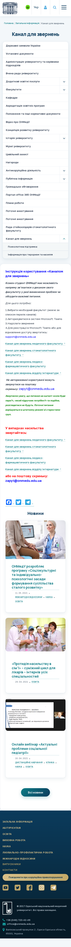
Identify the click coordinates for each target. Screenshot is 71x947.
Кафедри (11, 97)
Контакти (10, 869)
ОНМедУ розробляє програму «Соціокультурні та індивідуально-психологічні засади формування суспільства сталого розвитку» (34, 577)
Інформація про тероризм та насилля (30, 254)
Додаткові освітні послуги (23, 81)
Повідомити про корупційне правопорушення (36, 877)
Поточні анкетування (19, 210)
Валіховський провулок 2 (21, 929)
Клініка (50, 762)
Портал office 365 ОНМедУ (23, 194)
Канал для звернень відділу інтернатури (32, 372)
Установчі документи (19, 53)
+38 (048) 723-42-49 (18, 920)
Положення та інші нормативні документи (33, 113)
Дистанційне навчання (29, 762)
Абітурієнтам (12, 827)
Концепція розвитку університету (27, 130)
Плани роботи (15, 202)
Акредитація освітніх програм (25, 105)
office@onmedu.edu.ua (21, 924)
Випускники (12, 864)
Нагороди (12, 162)
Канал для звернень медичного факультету (34, 343)
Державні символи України (23, 45)
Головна (8, 23)
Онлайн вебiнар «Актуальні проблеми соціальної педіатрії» (34, 748)
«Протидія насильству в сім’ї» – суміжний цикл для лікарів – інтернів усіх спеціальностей (33, 670)
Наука (49, 597)
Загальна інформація (27, 23)
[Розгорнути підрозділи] (64, 82)
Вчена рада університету (22, 73)
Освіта (19, 601)
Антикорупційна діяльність (23, 170)
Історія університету (19, 138)
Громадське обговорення (22, 186)
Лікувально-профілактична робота (28, 852)
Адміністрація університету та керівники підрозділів (32, 63)
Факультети (13, 89)
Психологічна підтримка (22, 246)
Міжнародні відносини (28, 597)
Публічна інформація (19, 178)
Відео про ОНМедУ (18, 121)
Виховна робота (14, 840)
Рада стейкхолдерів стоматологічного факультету (31, 229)
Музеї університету (18, 146)
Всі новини (35, 792)
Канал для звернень (19, 238)
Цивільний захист (17, 154)
